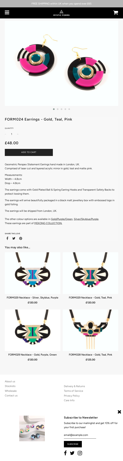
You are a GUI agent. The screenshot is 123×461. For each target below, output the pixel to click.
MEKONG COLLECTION (48, 223)
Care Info (69, 400)
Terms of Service (73, 390)
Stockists (10, 386)
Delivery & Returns (74, 386)
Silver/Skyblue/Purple (86, 219)
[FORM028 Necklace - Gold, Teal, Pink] (90, 330)
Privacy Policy (72, 395)
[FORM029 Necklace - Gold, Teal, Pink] (90, 273)
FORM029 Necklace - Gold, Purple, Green (32, 354)
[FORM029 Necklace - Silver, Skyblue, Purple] (32, 273)
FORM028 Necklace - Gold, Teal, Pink (90, 354)
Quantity (9, 128)
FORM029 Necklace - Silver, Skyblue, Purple (32, 297)
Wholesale (11, 390)
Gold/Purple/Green (62, 219)
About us (10, 381)
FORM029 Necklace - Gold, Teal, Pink (90, 297)
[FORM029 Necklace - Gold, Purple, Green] (32, 330)
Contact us (11, 395)
